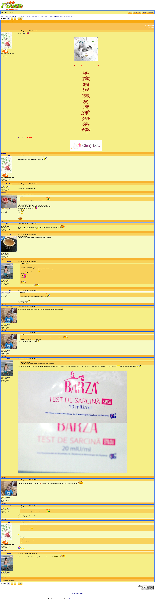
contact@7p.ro (69, 598)
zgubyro (9, 234)
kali (9, 31)
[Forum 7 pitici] (11, 9)
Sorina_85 (8, 506)
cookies (59, 597)
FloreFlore (9, 184)
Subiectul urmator (149, 27)
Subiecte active (137, 12)
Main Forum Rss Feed (77, 593)
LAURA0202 (9, 194)
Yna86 (8, 290)
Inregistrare (150, 12)
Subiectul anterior (149, 25)
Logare (144, 12)
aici (25, 33)
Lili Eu (9, 261)
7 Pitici (55, 596)
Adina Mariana (9, 306)
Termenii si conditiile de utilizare (97, 597)
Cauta (130, 12)
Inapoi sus (3, 153)
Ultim (20, 18)
